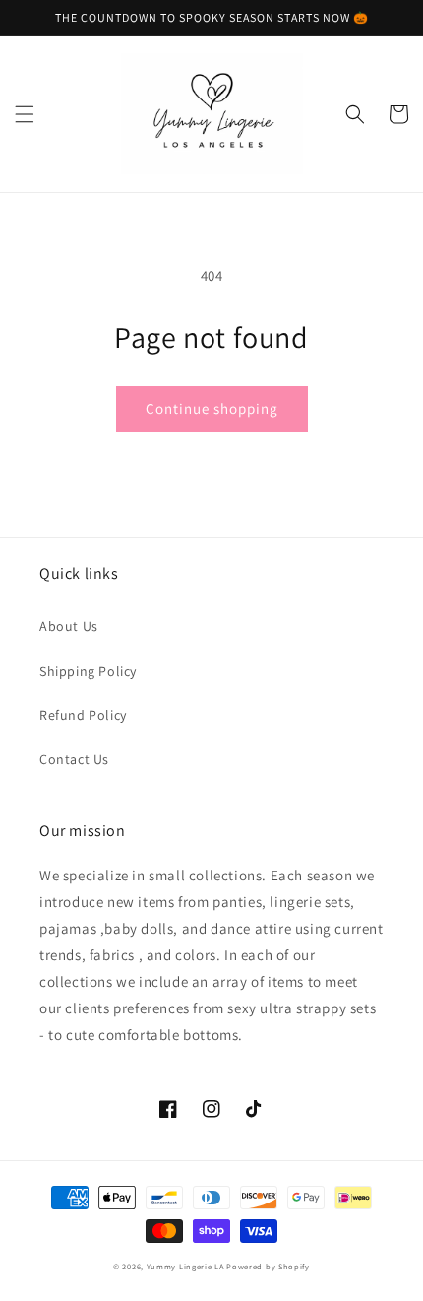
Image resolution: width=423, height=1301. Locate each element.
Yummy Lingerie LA (185, 1266)
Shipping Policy (88, 671)
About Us (68, 626)
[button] (24, 114)
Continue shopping (212, 408)
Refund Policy (83, 715)
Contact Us (74, 759)
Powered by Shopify (268, 1266)
